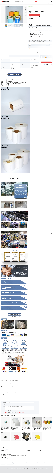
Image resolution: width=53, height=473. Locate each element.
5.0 (43, 57)
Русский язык (20, 468)
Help (39, 3)
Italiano (23, 468)
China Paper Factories (9, 462)
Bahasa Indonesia (46, 468)
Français (17, 468)
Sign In (29, 52)
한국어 (32, 468)
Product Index (39, 467)
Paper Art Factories (3, 462)
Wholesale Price (27, 467)
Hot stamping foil (28, 450)
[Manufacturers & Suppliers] (5, 1)
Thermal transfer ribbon (3, 450)
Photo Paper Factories (16, 462)
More (1, 465)
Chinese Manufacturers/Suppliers (18, 467)
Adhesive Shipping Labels (4, 458)
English (9, 468)
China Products (12, 467)
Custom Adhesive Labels (41, 462)
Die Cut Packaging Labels (11, 458)
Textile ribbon (40, 450)
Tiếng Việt (43, 468)
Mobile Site (42, 467)
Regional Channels (35, 467)
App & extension (43, 3)
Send (6, 412)
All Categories (3, 3)
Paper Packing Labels (48, 462)
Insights (45, 467)
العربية (30, 468)
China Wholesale (23, 467)
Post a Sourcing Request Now (21, 412)
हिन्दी (36, 468)
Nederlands (28, 468)
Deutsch (25, 468)
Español (12, 468)
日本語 (34, 468)
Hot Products (9, 467)
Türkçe (40, 468)
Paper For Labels (29, 462)
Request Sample (41, 16)
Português (14, 468)
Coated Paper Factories (22, 462)
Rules (51, 3)
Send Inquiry (46, 62)
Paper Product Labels (34, 462)
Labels (14, 450)
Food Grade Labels (18, 458)
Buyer (35, 3)
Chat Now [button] (46, 64)
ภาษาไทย (38, 468)
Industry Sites (31, 467)
